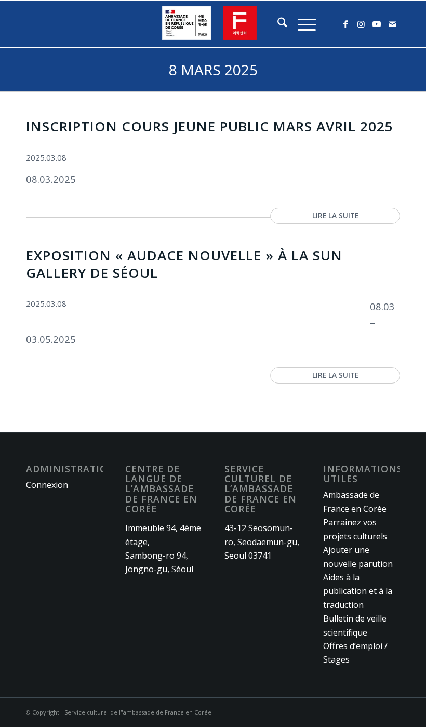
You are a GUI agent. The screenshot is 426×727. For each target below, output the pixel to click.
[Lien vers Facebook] (345, 24)
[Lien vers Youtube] (376, 24)
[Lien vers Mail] (392, 24)
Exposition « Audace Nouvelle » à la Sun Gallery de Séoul (184, 264)
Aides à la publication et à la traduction (357, 591)
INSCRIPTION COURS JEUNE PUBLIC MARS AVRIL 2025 (209, 126)
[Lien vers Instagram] (361, 24)
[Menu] (301, 24)
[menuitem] (277, 24)
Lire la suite (335, 215)
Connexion (47, 485)
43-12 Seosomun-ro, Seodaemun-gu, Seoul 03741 (261, 541)
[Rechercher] (277, 24)
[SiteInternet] (213, 24)
